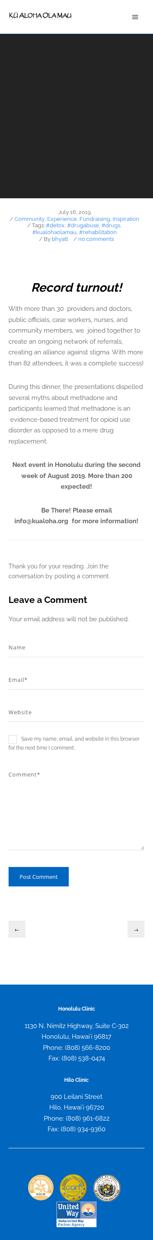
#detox (55, 225)
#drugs (111, 225)
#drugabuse (83, 225)
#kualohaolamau (54, 232)
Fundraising (94, 219)
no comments (96, 239)
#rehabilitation (98, 232)
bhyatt (60, 239)
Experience (62, 219)
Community (29, 219)
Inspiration (126, 219)
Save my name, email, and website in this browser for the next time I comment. (73, 743)
